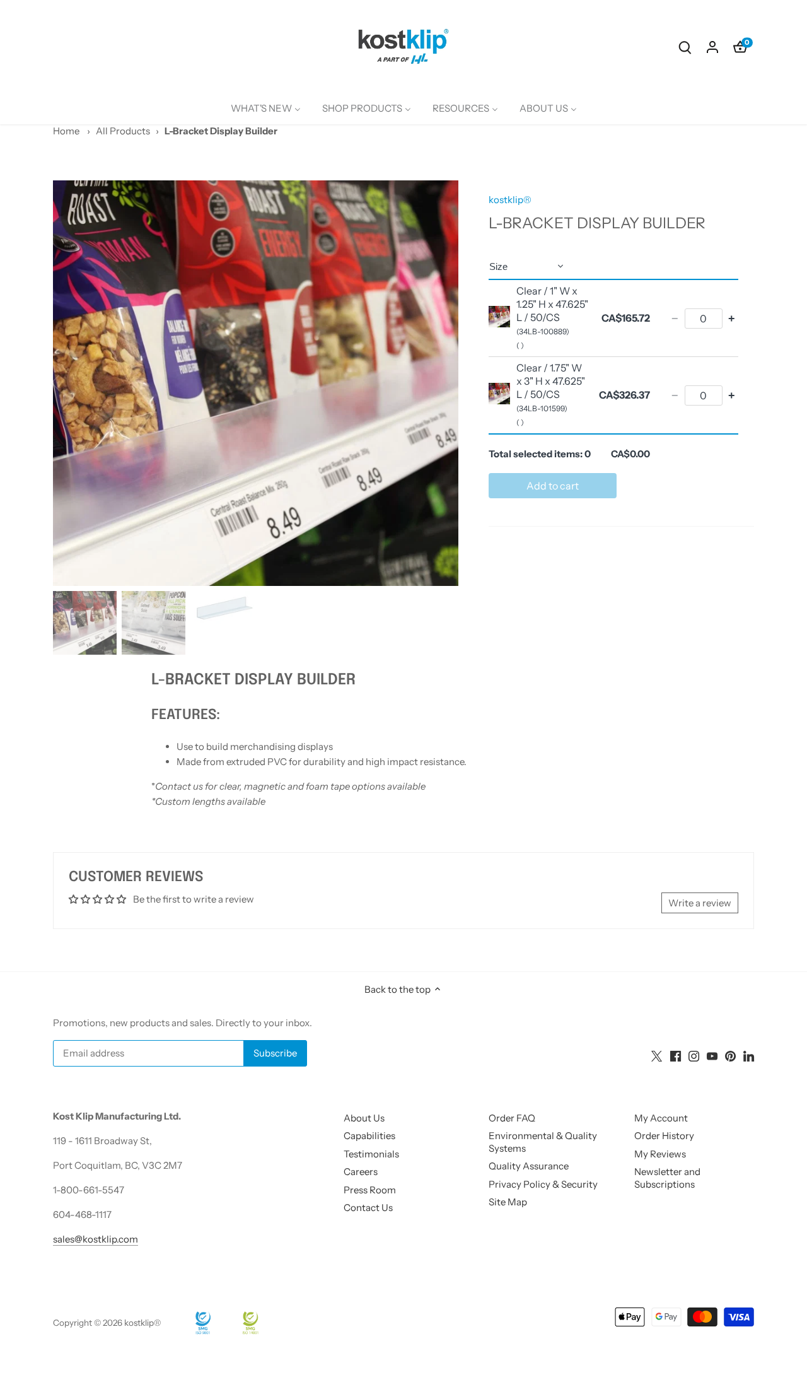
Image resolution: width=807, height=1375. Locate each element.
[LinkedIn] (748, 1055)
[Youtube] (712, 1055)
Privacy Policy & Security (543, 1184)
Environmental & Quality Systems (543, 1142)
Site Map (508, 1202)
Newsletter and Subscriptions (667, 1178)
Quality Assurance (529, 1166)
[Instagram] (693, 1055)
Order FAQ (512, 1118)
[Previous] (71, 383)
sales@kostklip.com (95, 1239)
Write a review (699, 903)
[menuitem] (265, 108)
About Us (364, 1118)
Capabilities (369, 1136)
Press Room (370, 1190)
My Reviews (660, 1154)
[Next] (439, 383)
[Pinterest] (730, 1055)
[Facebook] (675, 1055)
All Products (123, 131)
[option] (256, 383)
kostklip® (510, 200)
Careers (361, 1172)
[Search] (685, 46)
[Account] (712, 46)
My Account (661, 1118)
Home (66, 131)
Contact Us (368, 1208)
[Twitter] (656, 1055)
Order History (664, 1136)
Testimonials (371, 1154)
